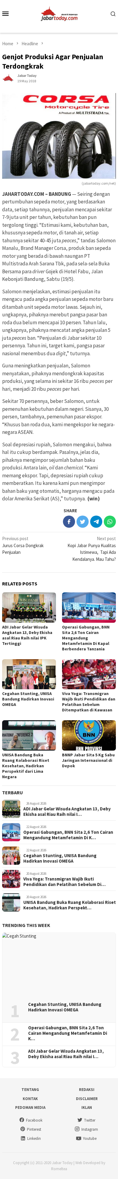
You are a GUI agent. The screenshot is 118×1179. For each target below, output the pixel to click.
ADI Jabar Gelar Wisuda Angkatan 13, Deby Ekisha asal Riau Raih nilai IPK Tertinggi (27, 635)
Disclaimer (87, 1098)
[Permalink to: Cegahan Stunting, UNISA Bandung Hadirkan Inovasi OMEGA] (29, 674)
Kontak (30, 1098)
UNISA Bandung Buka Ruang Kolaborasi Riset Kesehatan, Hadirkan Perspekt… (69, 905)
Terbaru (12, 792)
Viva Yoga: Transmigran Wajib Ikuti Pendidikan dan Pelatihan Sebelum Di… (64, 881)
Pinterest (34, 1129)
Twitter (89, 1120)
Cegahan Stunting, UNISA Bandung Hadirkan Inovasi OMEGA (28, 699)
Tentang (30, 1089)
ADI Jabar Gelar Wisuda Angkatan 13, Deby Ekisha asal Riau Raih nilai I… (67, 811)
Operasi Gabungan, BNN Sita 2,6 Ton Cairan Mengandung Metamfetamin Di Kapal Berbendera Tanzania (86, 638)
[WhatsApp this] (110, 522)
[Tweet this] (83, 522)
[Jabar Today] (59, 13)
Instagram (89, 1129)
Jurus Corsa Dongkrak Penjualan (23, 545)
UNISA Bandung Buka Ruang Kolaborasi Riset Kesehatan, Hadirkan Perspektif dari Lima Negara (25, 765)
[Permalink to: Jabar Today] (8, 78)
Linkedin (34, 1138)
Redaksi (86, 1089)
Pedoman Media (30, 1107)
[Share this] (69, 522)
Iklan (86, 1107)
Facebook (34, 1120)
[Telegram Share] (96, 522)
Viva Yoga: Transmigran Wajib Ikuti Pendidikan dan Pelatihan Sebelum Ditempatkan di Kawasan (88, 702)
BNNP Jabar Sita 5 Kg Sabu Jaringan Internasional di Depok (88, 760)
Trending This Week (26, 925)
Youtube (90, 1138)
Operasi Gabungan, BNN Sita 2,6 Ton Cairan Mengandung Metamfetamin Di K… (68, 835)
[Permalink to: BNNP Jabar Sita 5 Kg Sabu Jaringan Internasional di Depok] (89, 735)
